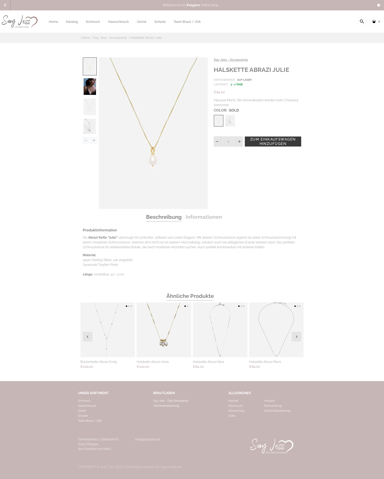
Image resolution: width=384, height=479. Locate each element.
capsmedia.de (171, 467)
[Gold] (218, 121)
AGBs (231, 415)
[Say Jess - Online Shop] (20, 21)
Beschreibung (164, 217)
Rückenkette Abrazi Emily (98, 362)
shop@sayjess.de (147, 439)
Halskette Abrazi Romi (265, 362)
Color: (226, 110)
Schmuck (84, 400)
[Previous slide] (87, 336)
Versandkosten (253, 100)
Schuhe (83, 415)
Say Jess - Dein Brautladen (171, 400)
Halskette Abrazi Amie (153, 362)
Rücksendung (273, 405)
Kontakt (233, 400)
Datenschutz (236, 410)
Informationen (204, 217)
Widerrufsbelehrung (277, 410)
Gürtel (82, 410)
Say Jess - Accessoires (231, 60)
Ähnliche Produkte (190, 296)
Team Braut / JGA (89, 420)
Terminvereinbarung (166, 405)
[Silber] (230, 121)
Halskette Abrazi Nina (208, 362)
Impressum (235, 405)
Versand (269, 400)
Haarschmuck (87, 405)
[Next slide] (296, 336)
